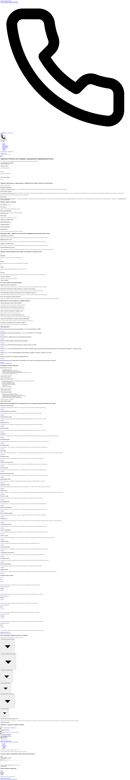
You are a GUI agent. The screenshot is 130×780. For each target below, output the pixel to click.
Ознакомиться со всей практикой (6, 363)
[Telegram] (1, 134)
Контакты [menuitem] (4, 149)
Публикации (4, 745)
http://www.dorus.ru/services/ (5, 779)
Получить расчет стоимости (5, 722)
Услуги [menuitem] (3, 144)
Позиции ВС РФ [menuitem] (5, 146)
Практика (4, 746)
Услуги (3, 744)
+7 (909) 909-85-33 (3, 132)
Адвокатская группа (13, 779)
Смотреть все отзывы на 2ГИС (5, 633)
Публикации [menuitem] (4, 145)
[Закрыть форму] (1, 756)
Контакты (4, 748)
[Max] (2, 134)
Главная (3, 743)
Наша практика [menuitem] (5, 147)
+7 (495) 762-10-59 (10, 132)
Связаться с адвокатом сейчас (5, 778)
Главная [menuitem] (3, 143)
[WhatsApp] (0, 134)
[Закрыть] (1, 771)
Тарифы (3, 747)
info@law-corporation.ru (7, 734)
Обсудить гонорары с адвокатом (6, 401)
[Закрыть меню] (4, 141)
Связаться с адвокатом (4, 280)
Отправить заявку (3, 766)
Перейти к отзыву (3, 586)
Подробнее (2, 334)
